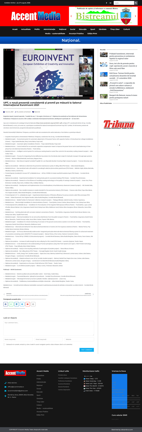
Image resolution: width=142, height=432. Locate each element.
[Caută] (136, 3)
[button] (71, 16)
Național (62, 29)
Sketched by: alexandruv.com (122, 430)
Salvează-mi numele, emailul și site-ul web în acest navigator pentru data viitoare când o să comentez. (39, 344)
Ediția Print (92, 34)
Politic (37, 29)
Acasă (14, 29)
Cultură (126, 29)
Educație (83, 29)
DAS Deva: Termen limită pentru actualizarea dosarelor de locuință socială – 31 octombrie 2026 (122, 75)
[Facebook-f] (106, 2)
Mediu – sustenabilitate (55, 34)
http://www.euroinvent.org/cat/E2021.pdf (49, 123)
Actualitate (26, 29)
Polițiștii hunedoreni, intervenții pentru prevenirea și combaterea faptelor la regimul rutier (122, 56)
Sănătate (102, 29)
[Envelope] (110, 2)
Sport (92, 29)
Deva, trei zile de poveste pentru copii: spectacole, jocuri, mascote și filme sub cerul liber (123, 65)
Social (72, 29)
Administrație (49, 29)
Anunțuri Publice (76, 34)
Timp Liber (115, 29)
